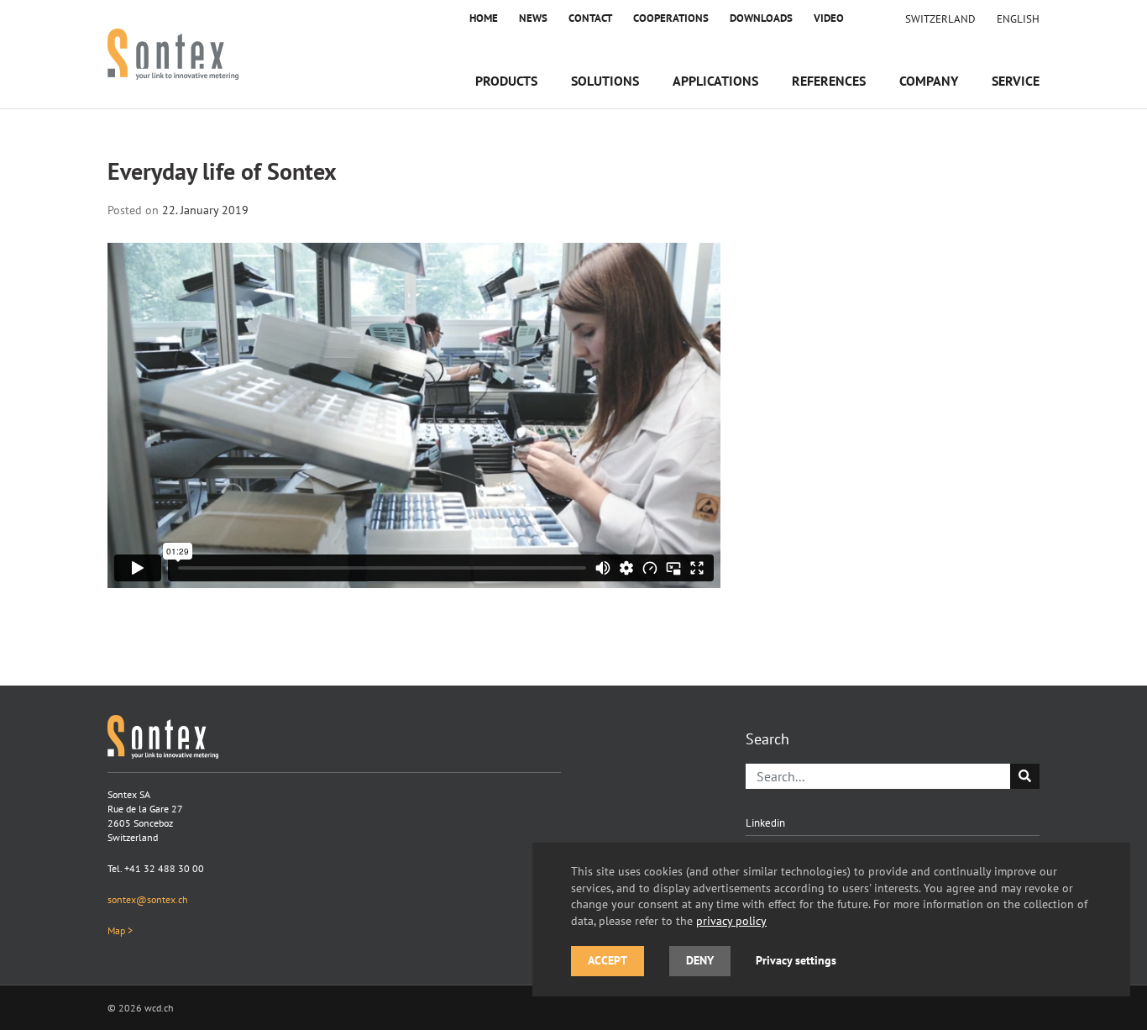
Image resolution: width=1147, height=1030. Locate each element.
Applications (715, 80)
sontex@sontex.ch (147, 899)
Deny (700, 960)
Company (928, 80)
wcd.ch (159, 1007)
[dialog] (831, 919)
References (829, 80)
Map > (120, 930)
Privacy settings (796, 960)
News (533, 18)
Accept (607, 960)
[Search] (1025, 776)
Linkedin (765, 822)
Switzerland (940, 18)
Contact (590, 18)
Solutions (605, 80)
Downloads (761, 18)
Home (483, 18)
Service (1016, 80)
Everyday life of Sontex (222, 171)
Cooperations (671, 18)
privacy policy (731, 920)
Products (506, 80)
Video (829, 18)
